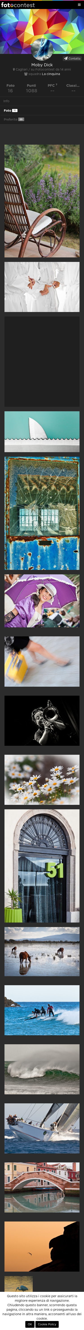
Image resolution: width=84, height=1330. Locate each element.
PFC (52, 85)
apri (42, 201)
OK (30, 1324)
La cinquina (51, 74)
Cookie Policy (47, 1324)
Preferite (13, 119)
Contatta (74, 58)
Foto (10, 110)
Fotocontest (18, 4)
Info (6, 101)
